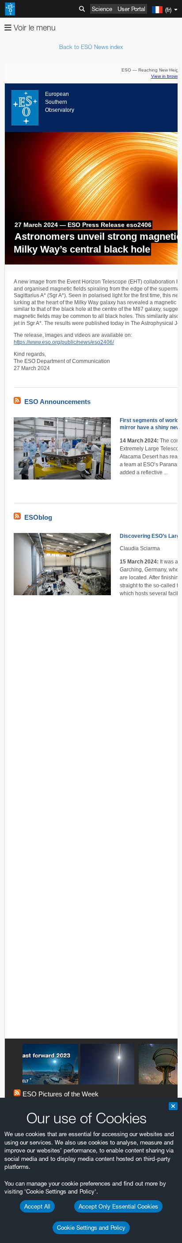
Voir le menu (33, 27)
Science (102, 8)
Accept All (37, 1206)
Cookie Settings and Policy (91, 1227)
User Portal (131, 8)
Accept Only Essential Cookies (118, 1206)
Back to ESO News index (91, 46)
